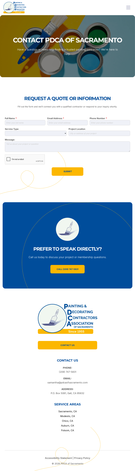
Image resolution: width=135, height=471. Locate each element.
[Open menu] (128, 7)
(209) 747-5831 (67, 371)
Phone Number (97, 118)
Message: (10, 139)
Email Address (54, 118)
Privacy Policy (82, 458)
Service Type (12, 129)
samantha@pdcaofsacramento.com (67, 382)
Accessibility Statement (58, 458)
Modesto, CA (67, 416)
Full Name (10, 118)
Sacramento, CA (67, 411)
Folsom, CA (67, 430)
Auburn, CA (67, 425)
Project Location (77, 129)
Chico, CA (67, 420)
